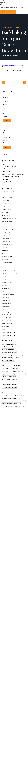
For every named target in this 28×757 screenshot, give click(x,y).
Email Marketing (7, 212)
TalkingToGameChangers (9, 294)
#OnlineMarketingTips (8, 360)
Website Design (6, 312)
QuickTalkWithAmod (8, 282)
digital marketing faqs (19, 374)
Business (14, 371)
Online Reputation (7, 276)
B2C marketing (6, 203)
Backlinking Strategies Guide (9, 65)
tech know (16, 401)
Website (22, 401)
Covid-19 (20, 371)
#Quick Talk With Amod (8, 363)
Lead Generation (7, 250)
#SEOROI (18, 71)
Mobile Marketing (7, 259)
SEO (4, 285)
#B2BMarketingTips (7, 355)
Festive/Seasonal (6, 232)
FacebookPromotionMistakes (10, 230)
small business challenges (9, 398)
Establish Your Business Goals (10, 218)
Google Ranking (6, 241)
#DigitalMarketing (7, 357)
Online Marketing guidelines (9, 384)
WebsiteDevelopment (8, 323)
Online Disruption (7, 265)
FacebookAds (6, 224)
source (3, 66)
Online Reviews (6, 279)
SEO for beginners (7, 288)
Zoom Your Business (7, 406)
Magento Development (8, 256)
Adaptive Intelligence (8, 191)
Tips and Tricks (6, 303)
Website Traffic (14, 27)
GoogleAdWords (7, 244)
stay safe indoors (7, 401)
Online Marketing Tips (8, 393)
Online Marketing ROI (7, 390)
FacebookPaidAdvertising (9, 227)
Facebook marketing (7, 221)
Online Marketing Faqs (8, 271)
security (17, 395)
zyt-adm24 (16, 56)
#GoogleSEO (17, 357)
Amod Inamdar (6, 368)
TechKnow (5, 297)
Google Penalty (6, 238)
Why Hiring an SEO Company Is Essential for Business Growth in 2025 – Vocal (7, 141)
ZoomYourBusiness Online (9, 332)
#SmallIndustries (6, 366)
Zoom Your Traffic (7, 329)
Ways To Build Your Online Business (12, 309)
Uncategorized (6, 306)
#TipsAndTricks (17, 366)
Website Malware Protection (9, 315)
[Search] (2, 155)
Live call (5, 253)
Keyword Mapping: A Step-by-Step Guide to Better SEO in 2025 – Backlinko (7, 115)
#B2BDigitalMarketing (8, 349)
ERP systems (6, 215)
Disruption (5, 206)
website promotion (7, 403)
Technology (6, 300)
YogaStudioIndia (7, 326)
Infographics (5, 247)
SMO (4, 291)
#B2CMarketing (18, 355)
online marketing (6, 382)
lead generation (6, 379)
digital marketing (6, 374)
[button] (8, 12)
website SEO (5, 27)
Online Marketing (7, 268)
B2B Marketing (7, 200)
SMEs (19, 398)
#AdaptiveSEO (11, 71)
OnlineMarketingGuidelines (9, 387)
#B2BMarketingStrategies (9, 352)
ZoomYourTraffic (19, 406)
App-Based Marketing (8, 197)
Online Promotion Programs (9, 273)
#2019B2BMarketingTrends (9, 344)
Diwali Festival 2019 (8, 209)
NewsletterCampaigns (8, 262)
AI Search (6, 194)
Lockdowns (15, 379)
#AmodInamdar (16, 347)
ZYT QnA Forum (18, 409)
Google (5, 235)
